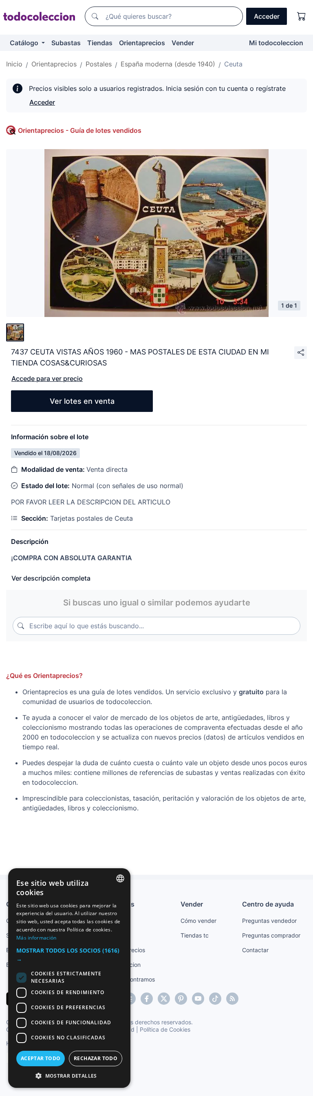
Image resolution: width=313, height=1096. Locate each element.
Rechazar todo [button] (95, 1058)
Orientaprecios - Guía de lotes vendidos (79, 130)
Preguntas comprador (271, 935)
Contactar (255, 949)
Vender (183, 43)
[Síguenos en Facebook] (147, 999)
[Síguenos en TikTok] (215, 999)
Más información (36, 937)
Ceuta (233, 64)
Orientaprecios (142, 43)
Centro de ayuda (268, 904)
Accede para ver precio (47, 378)
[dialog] (69, 978)
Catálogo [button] (25, 43)
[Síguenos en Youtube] (198, 999)
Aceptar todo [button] (41, 1058)
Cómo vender (198, 920)
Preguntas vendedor (269, 920)
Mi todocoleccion (276, 43)
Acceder (42, 102)
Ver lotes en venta (82, 401)
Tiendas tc (195, 935)
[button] (69, 954)
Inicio (14, 64)
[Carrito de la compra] (301, 16)
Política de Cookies (165, 1029)
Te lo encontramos (130, 979)
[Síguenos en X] (164, 999)
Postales (99, 64)
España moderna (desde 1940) (168, 64)
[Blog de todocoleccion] (232, 999)
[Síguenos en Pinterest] (181, 999)
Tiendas (99, 43)
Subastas (66, 43)
